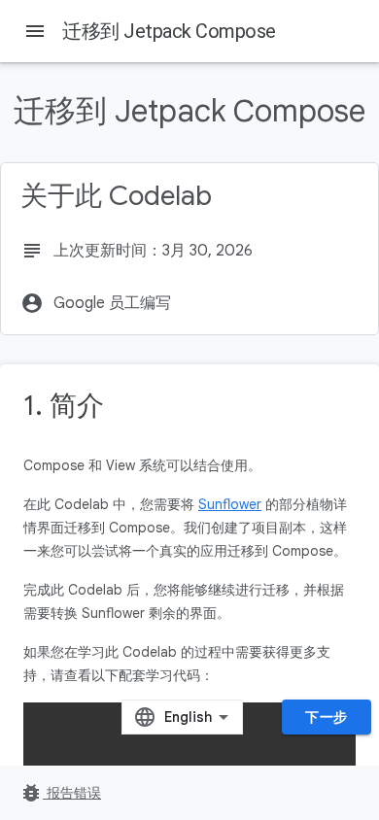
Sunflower (229, 504)
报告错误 (60, 793)
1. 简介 (63, 406)
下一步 (326, 717)
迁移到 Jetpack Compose (169, 31)
